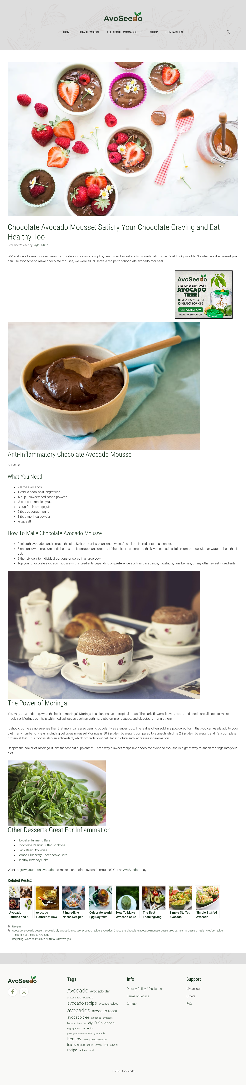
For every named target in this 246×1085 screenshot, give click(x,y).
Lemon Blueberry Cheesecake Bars (42, 855)
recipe (219, 930)
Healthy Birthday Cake (32, 860)
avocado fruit (74, 997)
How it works (89, 32)
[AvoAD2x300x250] (204, 317)
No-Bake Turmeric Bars (34, 840)
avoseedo (96, 1017)
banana (71, 1023)
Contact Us (174, 32)
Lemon (98, 1045)
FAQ (189, 1004)
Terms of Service (138, 996)
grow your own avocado (79, 1033)
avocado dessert (34, 930)
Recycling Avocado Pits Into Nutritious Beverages (41, 939)
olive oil (114, 1045)
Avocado (17, 930)
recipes (83, 1050)
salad (91, 1050)
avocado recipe (91, 930)
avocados (107, 930)
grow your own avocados (37, 870)
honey (89, 1045)
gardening (88, 1028)
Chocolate (120, 930)
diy (90, 1023)
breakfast (81, 1023)
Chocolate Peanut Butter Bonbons (41, 845)
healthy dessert (188, 930)
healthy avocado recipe (94, 1039)
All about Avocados (122, 32)
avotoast (107, 1017)
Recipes (16, 926)
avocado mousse (70, 930)
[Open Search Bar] (228, 32)
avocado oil (88, 997)
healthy (74, 1039)
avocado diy (52, 930)
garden (76, 1028)
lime (106, 1045)
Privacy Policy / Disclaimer (145, 989)
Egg (69, 1028)
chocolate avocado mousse (143, 930)
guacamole (99, 1033)
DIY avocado (104, 1023)
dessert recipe (169, 930)
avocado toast (104, 1011)
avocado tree (78, 1017)
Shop (154, 32)
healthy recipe (206, 930)
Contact (132, 1004)
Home (67, 32)
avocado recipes (108, 1003)
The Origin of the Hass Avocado (30, 934)
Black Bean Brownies (32, 850)
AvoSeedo (130, 870)
